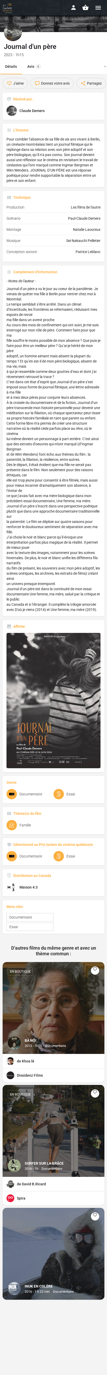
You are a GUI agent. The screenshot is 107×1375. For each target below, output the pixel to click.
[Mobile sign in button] (73, 7)
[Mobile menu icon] (98, 8)
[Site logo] (8, 8)
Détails (11, 66)
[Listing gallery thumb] (53, 700)
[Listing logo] (13, 32)
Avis (33, 66)
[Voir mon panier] (85, 7)
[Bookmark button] (95, 970)
